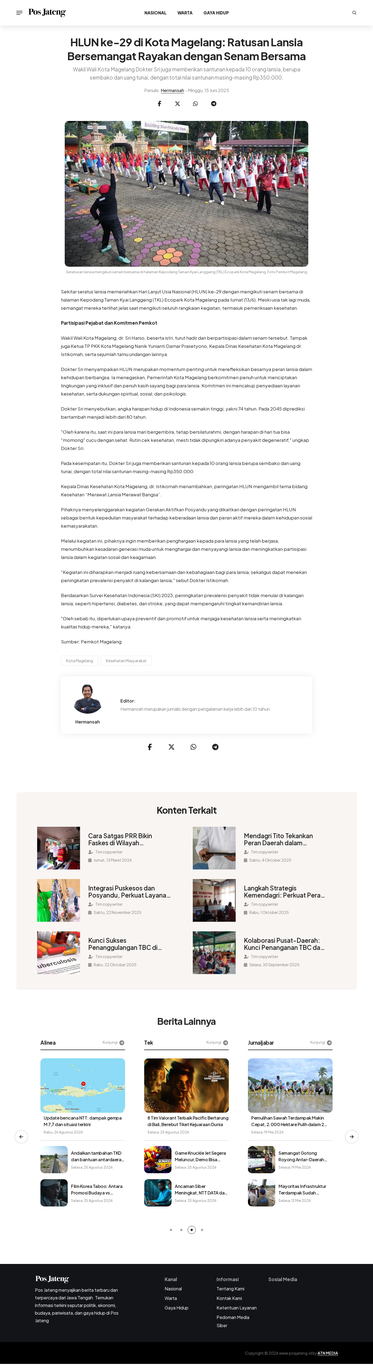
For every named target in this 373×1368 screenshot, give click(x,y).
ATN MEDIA (328, 1353)
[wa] (195, 104)
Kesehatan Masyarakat (126, 660)
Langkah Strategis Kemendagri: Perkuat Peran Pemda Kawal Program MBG (285, 891)
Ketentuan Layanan (237, 1308)
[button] (21, 1137)
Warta (185, 12)
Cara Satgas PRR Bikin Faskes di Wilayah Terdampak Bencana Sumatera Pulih (120, 839)
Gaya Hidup (216, 12)
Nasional (155, 12)
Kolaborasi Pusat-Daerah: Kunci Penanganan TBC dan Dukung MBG (284, 944)
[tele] (213, 104)
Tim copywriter (109, 851)
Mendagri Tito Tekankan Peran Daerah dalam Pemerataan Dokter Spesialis (278, 839)
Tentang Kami (230, 1288)
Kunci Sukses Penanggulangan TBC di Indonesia (123, 944)
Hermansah (172, 90)
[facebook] (159, 104)
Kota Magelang (79, 660)
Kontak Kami (229, 1298)
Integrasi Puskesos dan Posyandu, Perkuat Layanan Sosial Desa (129, 891)
